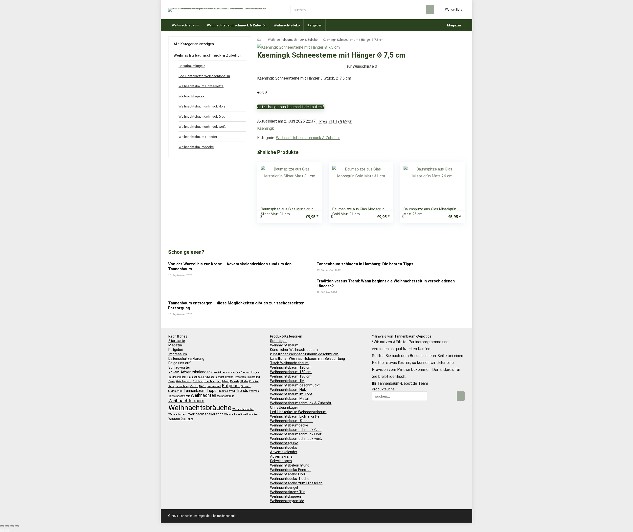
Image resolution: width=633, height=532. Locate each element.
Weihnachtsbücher (243, 409)
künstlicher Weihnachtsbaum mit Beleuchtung (307, 358)
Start (260, 40)
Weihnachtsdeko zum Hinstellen (296, 483)
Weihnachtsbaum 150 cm (291, 372)
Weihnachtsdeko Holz (288, 474)
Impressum (177, 354)
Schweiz (246, 386)
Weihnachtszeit (233, 414)
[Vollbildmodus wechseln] (7, 526)
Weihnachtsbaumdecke (196, 147)
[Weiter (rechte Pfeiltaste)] (7, 530)
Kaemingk (265, 128)
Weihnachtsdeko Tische (289, 478)
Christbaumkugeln (192, 66)
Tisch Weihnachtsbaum (289, 363)
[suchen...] (430, 9)
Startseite (176, 341)
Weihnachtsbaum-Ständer (198, 137)
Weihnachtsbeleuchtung (289, 465)
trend (232, 391)
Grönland (198, 381)
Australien (234, 372)
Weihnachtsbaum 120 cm (291, 367)
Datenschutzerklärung (186, 358)
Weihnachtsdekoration (205, 414)
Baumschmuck (177, 377)
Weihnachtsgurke (191, 96)
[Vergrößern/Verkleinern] (2, 526)
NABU (202, 386)
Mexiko (194, 386)
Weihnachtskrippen (285, 496)
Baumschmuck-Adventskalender (205, 377)
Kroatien (254, 381)
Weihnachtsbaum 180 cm (291, 376)
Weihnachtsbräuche (199, 408)
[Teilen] (12, 526)
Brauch (229, 377)
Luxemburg (182, 386)
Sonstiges (278, 341)
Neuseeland (214, 386)
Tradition (222, 391)
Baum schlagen (250, 372)
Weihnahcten (250, 414)
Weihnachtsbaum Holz (288, 389)
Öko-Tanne (187, 419)
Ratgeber (314, 25)
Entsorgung (253, 377)
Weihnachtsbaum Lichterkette (201, 86)
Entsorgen (240, 377)
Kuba (171, 386)
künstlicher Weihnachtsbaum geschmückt (304, 354)
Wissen (174, 419)
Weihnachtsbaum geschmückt (295, 385)
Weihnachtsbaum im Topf (291, 394)
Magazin (454, 25)
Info (219, 381)
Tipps (211, 390)
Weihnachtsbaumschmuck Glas (202, 116)
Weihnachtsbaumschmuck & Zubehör (236, 25)
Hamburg (210, 381)
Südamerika (175, 391)
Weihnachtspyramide (287, 501)
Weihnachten (203, 395)
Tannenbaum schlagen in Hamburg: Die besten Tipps (364, 264)
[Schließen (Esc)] (17, 526)
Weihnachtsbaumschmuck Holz (202, 106)
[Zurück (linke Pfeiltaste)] (2, 530)
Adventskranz (219, 372)
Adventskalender (195, 372)
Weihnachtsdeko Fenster (290, 470)
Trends (242, 390)
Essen (171, 381)
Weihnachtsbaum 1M (287, 381)
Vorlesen (254, 391)
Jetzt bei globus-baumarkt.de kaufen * (290, 107)
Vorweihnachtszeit (179, 396)
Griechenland (184, 381)
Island (225, 381)
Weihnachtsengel (284, 487)
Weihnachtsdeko (287, 25)
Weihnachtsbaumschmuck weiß (202, 126)
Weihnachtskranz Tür (287, 492)
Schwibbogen (281, 461)
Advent (174, 372)
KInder (244, 381)
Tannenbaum (194, 390)
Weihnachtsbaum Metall (289, 398)
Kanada (234, 381)
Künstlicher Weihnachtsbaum (294, 349)
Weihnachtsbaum (185, 25)
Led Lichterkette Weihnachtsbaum (204, 76)
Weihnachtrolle (225, 396)
